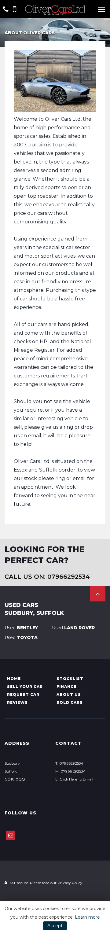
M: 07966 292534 (70, 771)
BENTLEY (21, 627)
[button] (97, 593)
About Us (69, 694)
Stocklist (70, 678)
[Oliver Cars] (55, 10)
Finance (66, 686)
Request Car (23, 694)
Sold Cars (70, 702)
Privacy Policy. (70, 882)
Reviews (17, 702)
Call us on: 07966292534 (47, 576)
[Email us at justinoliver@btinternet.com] (10, 835)
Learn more (87, 917)
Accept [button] (55, 925)
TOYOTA (21, 637)
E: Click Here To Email (74, 779)
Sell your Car (25, 686)
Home (14, 678)
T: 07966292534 (69, 763)
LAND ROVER (73, 627)
